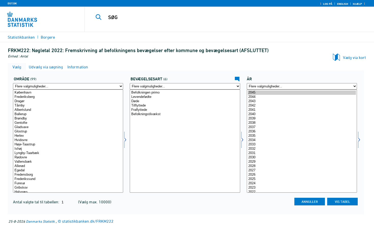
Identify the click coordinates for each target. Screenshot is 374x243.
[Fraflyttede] (185, 110)
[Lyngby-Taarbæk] (68, 153)
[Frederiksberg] (68, 97)
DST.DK (12, 3)
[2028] (302, 166)
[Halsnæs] (68, 192)
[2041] (302, 110)
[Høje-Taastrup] (68, 144)
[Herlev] (68, 136)
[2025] (302, 179)
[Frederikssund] (68, 179)
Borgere (48, 37)
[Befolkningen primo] (185, 92)
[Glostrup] (68, 131)
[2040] (302, 114)
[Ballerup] (68, 114)
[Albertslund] (68, 110)
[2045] (302, 92)
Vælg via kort (354, 57)
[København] (68, 92)
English (342, 4)
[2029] (302, 162)
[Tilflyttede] (185, 105)
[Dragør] (68, 101)
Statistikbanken (21, 37)
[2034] (302, 140)
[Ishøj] (68, 149)
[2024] (302, 183)
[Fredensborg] (68, 175)
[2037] (302, 127)
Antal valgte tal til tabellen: (36, 202)
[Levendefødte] (185, 97)
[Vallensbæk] (68, 162)
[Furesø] (68, 183)
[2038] (302, 123)
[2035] (302, 136)
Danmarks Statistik (40, 221)
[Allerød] (68, 166)
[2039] (302, 118)
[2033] (302, 144)
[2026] (302, 175)
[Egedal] (68, 170)
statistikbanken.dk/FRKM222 (87, 221)
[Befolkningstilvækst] (185, 114)
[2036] (302, 131)
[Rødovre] (68, 157)
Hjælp (357, 4)
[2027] (302, 170)
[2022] (302, 192)
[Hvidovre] (68, 140)
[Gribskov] (68, 188)
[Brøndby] (68, 118)
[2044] (302, 97)
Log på (327, 4)
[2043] (302, 101)
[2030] (302, 157)
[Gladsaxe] (68, 127)
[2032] (302, 149)
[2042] (302, 105)
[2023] (302, 188)
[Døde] (185, 101)
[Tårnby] (68, 105)
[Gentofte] (68, 123)
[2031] (302, 153)
